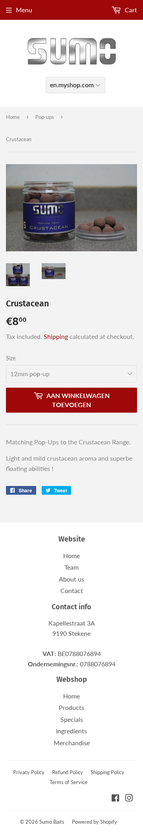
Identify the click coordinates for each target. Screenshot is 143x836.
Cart (130, 9)
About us (71, 579)
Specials (71, 719)
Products (71, 707)
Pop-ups (44, 117)
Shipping (56, 336)
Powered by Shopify (94, 822)
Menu (24, 9)
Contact (71, 590)
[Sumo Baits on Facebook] (115, 798)
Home (13, 117)
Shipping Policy (107, 772)
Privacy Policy (28, 772)
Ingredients (71, 731)
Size (10, 358)
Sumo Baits (51, 822)
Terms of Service (68, 782)
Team (71, 567)
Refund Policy (67, 772)
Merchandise (72, 742)
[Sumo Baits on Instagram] (129, 798)
